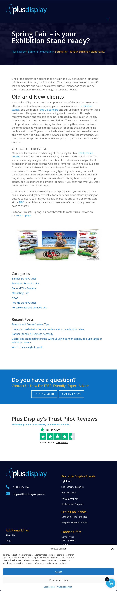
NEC (21, 202)
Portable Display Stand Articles (29, 307)
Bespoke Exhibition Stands (74, 522)
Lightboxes (66, 481)
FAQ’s (8, 540)
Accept (58, 571)
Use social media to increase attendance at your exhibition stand (48, 329)
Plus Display (19, 51)
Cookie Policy (49, 587)
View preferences (58, 580)
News (15, 298)
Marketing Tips (20, 293)
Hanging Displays (69, 498)
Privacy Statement (64, 587)
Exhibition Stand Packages (74, 516)
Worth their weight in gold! (27, 347)
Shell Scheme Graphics (72, 486)
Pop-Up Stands (68, 492)
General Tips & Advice (24, 288)
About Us (10, 535)
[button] (112, 548)
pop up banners (49, 109)
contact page (23, 215)
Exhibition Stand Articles (25, 283)
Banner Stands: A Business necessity (32, 334)
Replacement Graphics (72, 504)
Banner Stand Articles (40, 51)
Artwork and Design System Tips (30, 324)
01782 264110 (44, 394)
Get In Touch (71, 394)
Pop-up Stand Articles (24, 302)
